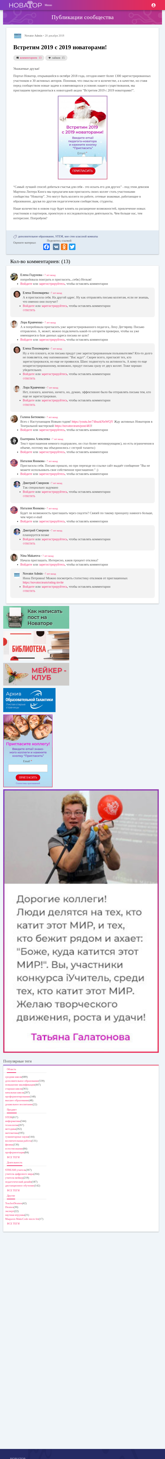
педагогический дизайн (18, 1181)
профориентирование (17, 1096)
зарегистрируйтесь (52, 283)
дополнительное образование (36, 236)
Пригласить (28, 777)
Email (26, 761)
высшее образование (17, 1100)
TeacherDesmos (13, 1203)
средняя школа (13, 1076)
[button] (153, 5)
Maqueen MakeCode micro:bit (22, 1218)
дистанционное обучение (19, 1185)
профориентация (14, 1152)
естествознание (14, 1148)
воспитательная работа (18, 1140)
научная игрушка (15, 1214)
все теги (13, 1157)
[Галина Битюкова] (14, 419)
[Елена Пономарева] (16, 294)
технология (11, 1125)
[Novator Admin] (17, 36)
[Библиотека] (81, 645)
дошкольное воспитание (19, 1104)
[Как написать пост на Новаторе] (81, 617)
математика (11, 1132)
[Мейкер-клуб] (81, 674)
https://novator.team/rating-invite (43, 582)
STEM (59, 236)
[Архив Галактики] (81, 700)
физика (9, 1144)
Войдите (26, 283)
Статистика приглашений (28, 783)
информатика (12, 1121)
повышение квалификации (20, 1084)
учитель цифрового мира (19, 1173)
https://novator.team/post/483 (73, 426)
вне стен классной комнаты (81, 236)
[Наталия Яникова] (14, 463)
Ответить (29, 310)
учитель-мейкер (14, 1177)
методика (10, 1128)
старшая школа (13, 1088)
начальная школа (14, 1092)
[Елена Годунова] (14, 277)
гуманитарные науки (17, 1136)
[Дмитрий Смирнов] (16, 484)
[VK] (56, 246)
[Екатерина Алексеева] (14, 441)
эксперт (9, 1211)
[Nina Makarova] (14, 557)
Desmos (9, 1207)
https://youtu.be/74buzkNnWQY (92, 421)
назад (50, 275)
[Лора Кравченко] (14, 324)
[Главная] (25, 5)
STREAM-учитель (15, 1169)
